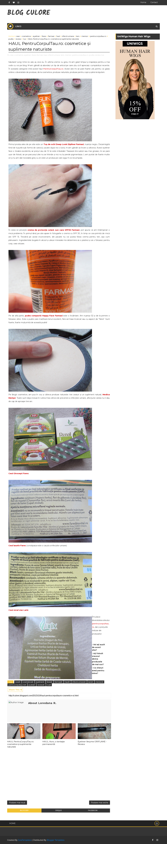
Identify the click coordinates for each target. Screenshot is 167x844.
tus (24, 39)
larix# (90, 682)
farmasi (51, 36)
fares (44, 36)
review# (41, 685)
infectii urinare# (79, 682)
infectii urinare (68, 36)
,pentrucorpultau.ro (80, 55)
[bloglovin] (14, 3)
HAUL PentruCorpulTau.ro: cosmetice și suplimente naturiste (20, 744)
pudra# (32, 685)
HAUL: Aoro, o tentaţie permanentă (53, 742)
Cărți (18, 26)
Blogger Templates (55, 840)
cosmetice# (28, 682)
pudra (10, 39)
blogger (24, 810)
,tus (102, 55)
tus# (49, 685)
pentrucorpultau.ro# (17, 685)
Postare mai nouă (17, 802)
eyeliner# (40, 682)
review (18, 39)
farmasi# (58, 682)
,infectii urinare (54, 55)
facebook (92, 810)
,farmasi (39, 55)
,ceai (11, 55)
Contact (154, 2)
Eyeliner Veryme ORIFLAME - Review (92, 742)
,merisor (68, 55)
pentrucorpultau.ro (98, 36)
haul (58, 36)
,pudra (91, 55)
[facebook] (9, 3)
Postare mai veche (99, 802)
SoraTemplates (24, 840)
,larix (62, 55)
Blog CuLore (28, 13)
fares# (49, 682)
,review (98, 55)
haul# (67, 682)
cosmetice (26, 36)
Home (143, 2)
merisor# (99, 682)
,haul (45, 55)
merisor (85, 36)
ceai (18, 36)
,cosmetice (18, 55)
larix (77, 36)
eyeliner (36, 36)
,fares (33, 55)
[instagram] (18, 3)
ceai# (17, 682)
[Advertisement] (59, 775)
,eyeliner (27, 55)
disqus (58, 810)
